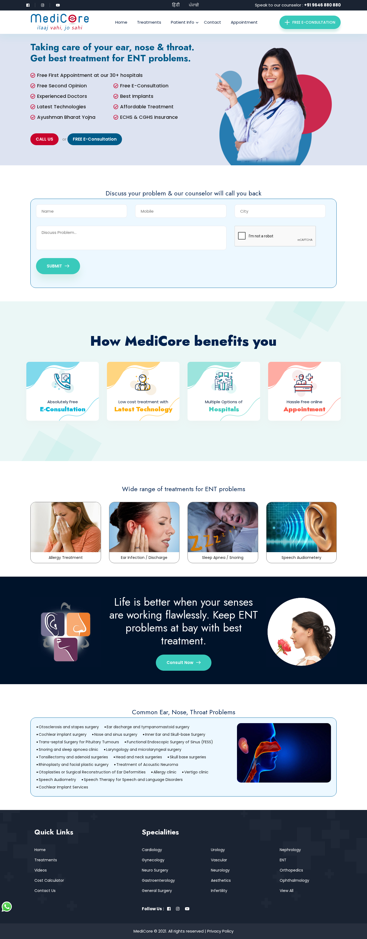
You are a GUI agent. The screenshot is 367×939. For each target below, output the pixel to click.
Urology (218, 849)
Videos (40, 870)
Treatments (149, 22)
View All (286, 890)
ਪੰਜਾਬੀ (194, 5)
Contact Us (45, 890)
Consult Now (180, 662)
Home (121, 22)
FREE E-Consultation (95, 139)
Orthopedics (291, 870)
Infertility (219, 890)
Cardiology (152, 849)
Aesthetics (221, 880)
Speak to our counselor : (298, 5)
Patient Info (182, 22)
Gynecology (153, 860)
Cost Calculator (49, 880)
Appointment (244, 22)
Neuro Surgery (155, 870)
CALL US (44, 139)
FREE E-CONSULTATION (313, 22)
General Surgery (157, 890)
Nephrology (290, 849)
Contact (212, 22)
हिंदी (176, 5)
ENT (283, 860)
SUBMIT (54, 266)
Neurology (220, 870)
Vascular (219, 860)
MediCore (143, 931)
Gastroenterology (158, 880)
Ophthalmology (294, 880)
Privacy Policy (220, 931)
